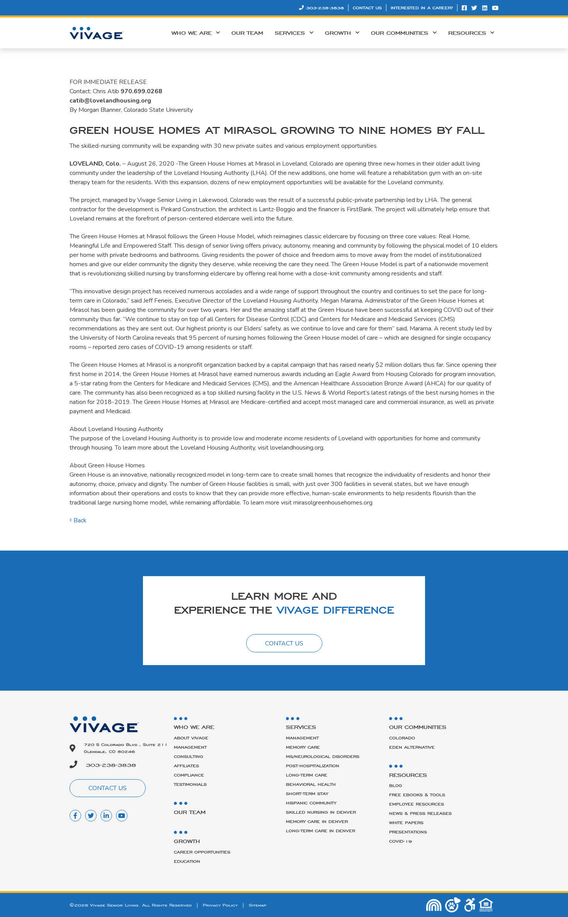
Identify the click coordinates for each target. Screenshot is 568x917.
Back (79, 520)
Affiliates (186, 765)
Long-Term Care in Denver (320, 830)
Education (187, 861)
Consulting (188, 756)
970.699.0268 (141, 91)
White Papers (406, 822)
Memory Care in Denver (317, 821)
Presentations (408, 832)
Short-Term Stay (307, 793)
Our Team (247, 32)
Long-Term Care (306, 775)
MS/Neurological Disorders (322, 756)
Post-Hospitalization (312, 765)
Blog (395, 785)
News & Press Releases (420, 813)
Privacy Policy (220, 905)
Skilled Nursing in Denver (321, 812)
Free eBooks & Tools (417, 794)
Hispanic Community (311, 803)
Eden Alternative (412, 747)
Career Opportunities (202, 852)
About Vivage (191, 738)
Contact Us (367, 7)
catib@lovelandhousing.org (110, 100)
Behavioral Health (311, 784)
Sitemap (257, 905)
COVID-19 (400, 841)
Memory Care (303, 747)
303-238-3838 (325, 7)
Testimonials (190, 784)
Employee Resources (416, 804)
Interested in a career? (422, 7)
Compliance (189, 775)
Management (190, 747)
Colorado (402, 738)
